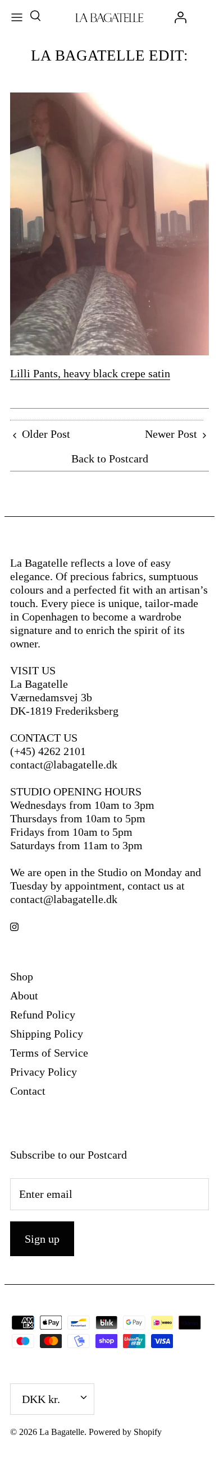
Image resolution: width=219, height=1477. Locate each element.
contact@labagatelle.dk (63, 764)
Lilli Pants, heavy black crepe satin (90, 373)
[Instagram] (14, 927)
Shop (21, 976)
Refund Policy (42, 1014)
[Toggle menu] (16, 16)
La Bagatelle (61, 1432)
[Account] (177, 16)
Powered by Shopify (125, 1432)
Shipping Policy (46, 1033)
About (24, 995)
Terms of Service (49, 1053)
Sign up (42, 1239)
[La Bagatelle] (110, 17)
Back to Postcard (109, 458)
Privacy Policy (43, 1072)
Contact (27, 1091)
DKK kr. (41, 1399)
